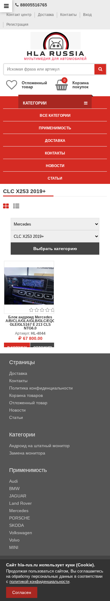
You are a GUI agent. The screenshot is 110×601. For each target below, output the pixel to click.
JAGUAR (17, 496)
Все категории (55, 115)
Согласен (21, 592)
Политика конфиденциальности (41, 388)
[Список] (16, 206)
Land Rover (20, 503)
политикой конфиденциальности (39, 581)
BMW (14, 488)
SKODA (16, 525)
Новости (55, 166)
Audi (13, 481)
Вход (87, 15)
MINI (13, 547)
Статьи (55, 178)
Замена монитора (27, 453)
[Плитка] (6, 206)
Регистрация (17, 24)
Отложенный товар (28, 402)
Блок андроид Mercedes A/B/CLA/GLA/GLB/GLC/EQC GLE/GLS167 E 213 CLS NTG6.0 (30, 322)
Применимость (55, 128)
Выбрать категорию (55, 248)
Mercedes (18, 510)
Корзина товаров (26, 395)
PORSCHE (19, 518)
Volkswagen (20, 533)
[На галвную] (55, 46)
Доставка (46, 15)
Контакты (68, 15)
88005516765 (33, 4)
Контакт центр (18, 15)
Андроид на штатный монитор (39, 445)
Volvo (14, 540)
